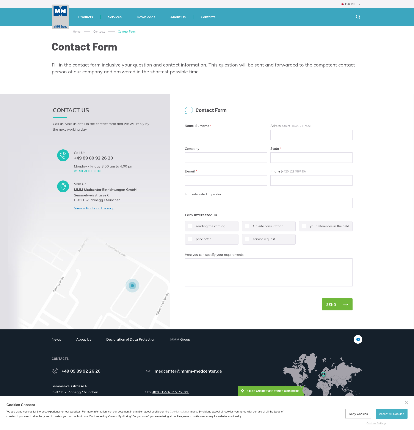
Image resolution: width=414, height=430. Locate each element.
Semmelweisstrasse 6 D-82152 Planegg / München (97, 197)
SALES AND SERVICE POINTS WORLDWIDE (273, 391)
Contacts (208, 17)
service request (264, 239)
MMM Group (180, 339)
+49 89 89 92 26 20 (93, 158)
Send (331, 304)
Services (115, 17)
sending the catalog (210, 226)
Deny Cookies (358, 414)
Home (76, 31)
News (56, 339)
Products (85, 17)
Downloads (146, 17)
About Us (178, 17)
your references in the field (329, 226)
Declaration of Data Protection (130, 339)
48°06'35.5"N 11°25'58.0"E (170, 392)
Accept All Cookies (391, 414)
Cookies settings (180, 411)
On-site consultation (268, 226)
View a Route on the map (94, 208)
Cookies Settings (376, 423)
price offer (203, 239)
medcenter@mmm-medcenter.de (188, 371)
